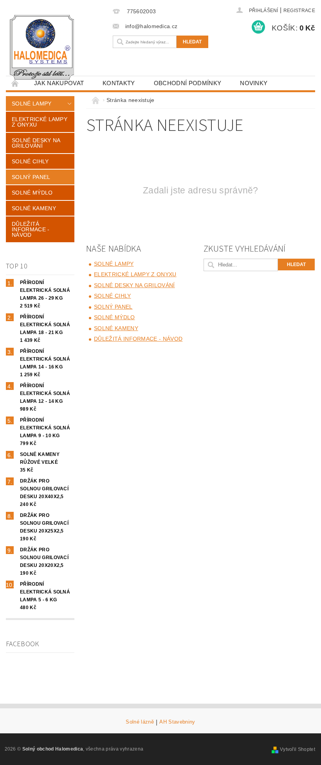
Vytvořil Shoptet (297, 749)
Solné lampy (32, 103)
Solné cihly (30, 161)
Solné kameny (34, 208)
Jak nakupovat (59, 83)
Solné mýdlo (32, 192)
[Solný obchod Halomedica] (57, 47)
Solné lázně (140, 722)
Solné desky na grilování (36, 143)
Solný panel (31, 177)
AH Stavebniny (177, 722)
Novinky (253, 83)
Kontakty (119, 83)
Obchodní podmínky (187, 83)
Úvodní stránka (15, 83)
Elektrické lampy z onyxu (39, 122)
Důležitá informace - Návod (31, 229)
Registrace (299, 10)
